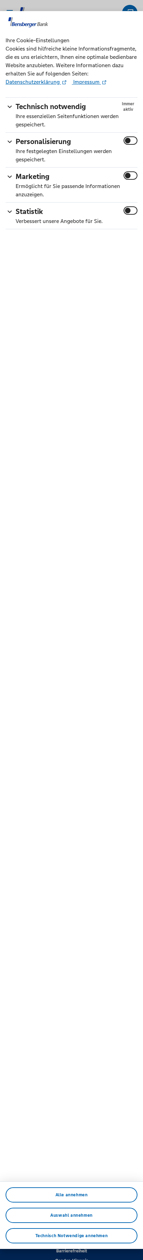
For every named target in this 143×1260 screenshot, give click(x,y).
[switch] (130, 140)
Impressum (86, 82)
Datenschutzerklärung (33, 82)
